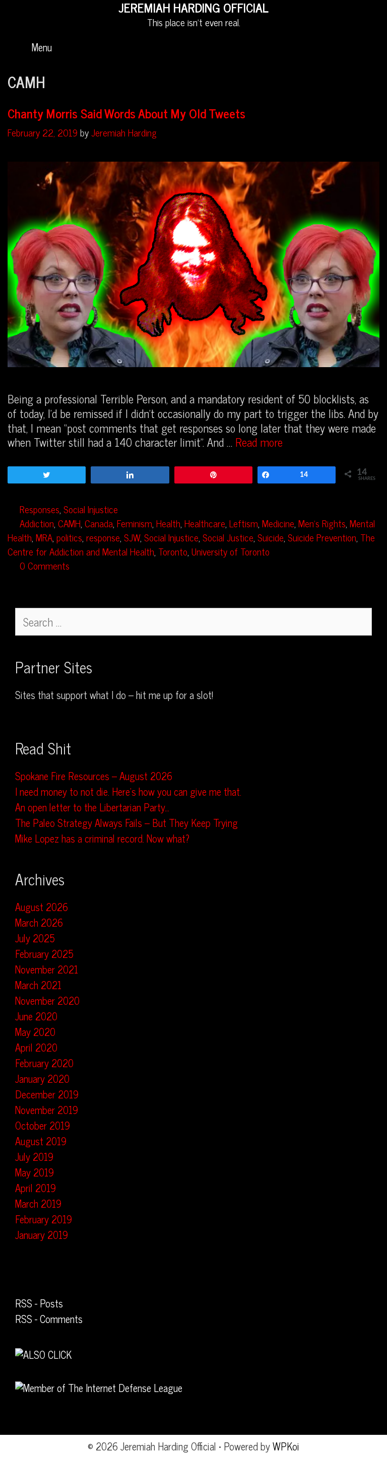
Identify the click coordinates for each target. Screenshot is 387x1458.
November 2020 (47, 1000)
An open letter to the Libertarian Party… (92, 807)
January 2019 (41, 1234)
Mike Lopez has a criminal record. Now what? (102, 838)
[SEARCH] (366, 47)
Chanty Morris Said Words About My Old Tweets (126, 113)
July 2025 (35, 938)
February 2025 (44, 953)
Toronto (172, 551)
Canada (99, 523)
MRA (44, 537)
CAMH (69, 523)
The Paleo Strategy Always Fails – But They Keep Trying (126, 822)
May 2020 (35, 1031)
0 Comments (45, 565)
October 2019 (42, 1125)
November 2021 (46, 969)
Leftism (243, 523)
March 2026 (39, 922)
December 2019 (47, 1094)
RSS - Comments (49, 1318)
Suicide (270, 537)
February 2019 (43, 1219)
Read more (259, 442)
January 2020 (42, 1078)
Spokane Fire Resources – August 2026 (93, 776)
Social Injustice (90, 509)
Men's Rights (322, 523)
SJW (132, 537)
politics (69, 537)
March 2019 (38, 1203)
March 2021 (38, 985)
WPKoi (286, 1446)
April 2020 (36, 1047)
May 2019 (34, 1172)
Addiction (37, 523)
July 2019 (34, 1156)
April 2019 (35, 1187)
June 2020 (36, 1016)
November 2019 (46, 1109)
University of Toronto (230, 551)
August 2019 (41, 1141)
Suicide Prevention (322, 537)
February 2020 (44, 1063)
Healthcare (204, 523)
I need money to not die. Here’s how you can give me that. (128, 791)
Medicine (278, 523)
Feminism (134, 523)
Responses (39, 509)
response (103, 537)
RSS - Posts (39, 1303)
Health (168, 523)
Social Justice (228, 537)
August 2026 (41, 906)
